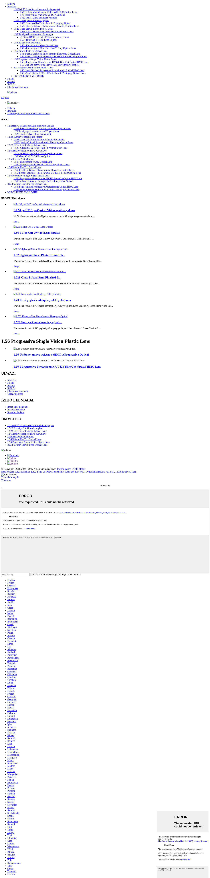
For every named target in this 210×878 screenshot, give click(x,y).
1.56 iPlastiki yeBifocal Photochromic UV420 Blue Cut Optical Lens (53, 56)
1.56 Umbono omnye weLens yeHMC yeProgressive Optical (49, 64)
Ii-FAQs (11, 84)
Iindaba (11, 81)
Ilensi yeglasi (7, 471)
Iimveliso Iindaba (15, 412)
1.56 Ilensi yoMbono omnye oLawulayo (33, 34)
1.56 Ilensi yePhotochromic (27, 42)
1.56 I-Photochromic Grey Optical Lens (39, 45)
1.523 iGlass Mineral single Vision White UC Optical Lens (48, 12)
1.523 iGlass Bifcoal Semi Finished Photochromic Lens (46, 31)
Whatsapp (6, 480)
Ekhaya (11, 3)
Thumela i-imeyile (10, 477)
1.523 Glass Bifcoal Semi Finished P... (37, 277)
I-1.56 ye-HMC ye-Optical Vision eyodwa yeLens (44, 37)
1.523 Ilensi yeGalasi (125, 471)
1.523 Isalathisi (22, 471)
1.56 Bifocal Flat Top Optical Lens (30, 51)
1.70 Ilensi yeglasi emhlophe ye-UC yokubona (42, 15)
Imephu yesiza (64, 469)
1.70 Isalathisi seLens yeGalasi (99, 471)
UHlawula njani (15, 394)
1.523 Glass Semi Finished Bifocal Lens (33, 28)
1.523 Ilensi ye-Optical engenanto (47, 471)
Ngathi (10, 78)
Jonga (16, 221)
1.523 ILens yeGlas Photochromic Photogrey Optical (45, 23)
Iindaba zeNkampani (17, 406)
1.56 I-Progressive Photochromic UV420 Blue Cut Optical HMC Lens (54, 62)
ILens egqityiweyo (74, 471)
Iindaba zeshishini (16, 409)
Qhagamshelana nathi (17, 87)
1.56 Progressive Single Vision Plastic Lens (35, 59)
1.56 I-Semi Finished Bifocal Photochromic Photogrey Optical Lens (52, 73)
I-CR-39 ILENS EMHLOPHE (29, 76)
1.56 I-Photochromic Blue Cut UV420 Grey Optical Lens (48, 48)
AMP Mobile (79, 469)
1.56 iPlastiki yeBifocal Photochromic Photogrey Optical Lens (50, 53)
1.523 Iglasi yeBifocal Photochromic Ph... (39, 255)
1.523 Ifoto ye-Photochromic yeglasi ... (38, 322)
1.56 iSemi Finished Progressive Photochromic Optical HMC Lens (52, 70)
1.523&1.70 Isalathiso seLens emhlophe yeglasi (37, 9)
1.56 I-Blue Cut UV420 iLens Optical (38, 40)
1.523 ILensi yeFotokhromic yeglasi (31, 20)
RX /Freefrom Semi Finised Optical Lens (33, 67)
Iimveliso (11, 6)
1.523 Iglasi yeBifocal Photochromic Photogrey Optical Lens (49, 26)
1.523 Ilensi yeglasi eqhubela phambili (38, 17)
